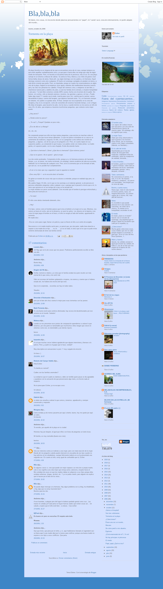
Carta (104, 96)
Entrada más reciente (37, 552)
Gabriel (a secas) (110, 325)
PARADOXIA (108, 259)
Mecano (108, 525)
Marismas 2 (108, 297)
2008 (106, 493)
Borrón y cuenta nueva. (120, 188)
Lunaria (36, 247)
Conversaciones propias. (115, 96)
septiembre (110, 547)
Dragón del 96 (39, 270)
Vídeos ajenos (117, 112)
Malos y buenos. (117, 240)
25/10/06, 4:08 (39, 265)
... (104, 368)
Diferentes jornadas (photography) (116, 333)
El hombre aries (117, 122)
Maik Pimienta (39, 308)
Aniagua (107, 269)
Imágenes (105, 101)
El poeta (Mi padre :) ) (112, 408)
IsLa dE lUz (108, 303)
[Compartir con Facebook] (69, 236)
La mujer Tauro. (117, 135)
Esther (117, 33)
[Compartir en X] (67, 236)
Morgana (37, 410)
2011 (106, 484)
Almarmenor (108, 309)
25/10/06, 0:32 (39, 255)
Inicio (65, 552)
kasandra (37, 340)
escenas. (132, 96)
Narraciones (113, 101)
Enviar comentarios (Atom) (68, 558)
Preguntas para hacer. (127, 105)
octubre (109, 508)
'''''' (35, 448)
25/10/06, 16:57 (39, 356)
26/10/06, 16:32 (39, 420)
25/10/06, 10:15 (39, 293)
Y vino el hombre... (118, 162)
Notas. (114, 201)
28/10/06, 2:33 (39, 523)
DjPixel (36, 513)
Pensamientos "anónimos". (126, 101)
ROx (35, 465)
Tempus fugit (108, 394)
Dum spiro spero (110, 350)
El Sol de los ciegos (111, 295)
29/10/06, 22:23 (39, 538)
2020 (106, 459)
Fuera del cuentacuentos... (118, 98)
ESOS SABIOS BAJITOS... (121, 376)
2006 (106, 499)
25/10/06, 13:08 (39, 303)
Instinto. (106, 271)
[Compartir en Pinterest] (72, 236)
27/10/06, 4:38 (39, 460)
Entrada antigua (90, 552)
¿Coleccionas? (117, 227)
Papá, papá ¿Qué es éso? (115, 543)
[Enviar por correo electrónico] (63, 236)
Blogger (93, 572)
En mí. (126, 96)
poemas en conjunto (113, 105)
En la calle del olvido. (119, 148)
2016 (106, 469)
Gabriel (36, 397)
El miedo (115, 214)
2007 (106, 496)
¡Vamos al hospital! (112, 510)
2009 (106, 490)
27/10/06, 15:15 (39, 494)
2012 (106, 481)
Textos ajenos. (129, 110)
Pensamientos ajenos (108, 103)
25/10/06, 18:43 (39, 393)
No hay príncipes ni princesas (116, 537)
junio (108, 556)
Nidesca (37, 321)
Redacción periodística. (126, 108)
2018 (106, 463)
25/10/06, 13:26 (39, 316)
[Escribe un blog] (65, 236)
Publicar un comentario (39, 543)
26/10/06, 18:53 (39, 443)
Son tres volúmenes (112, 513)
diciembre (109, 501)
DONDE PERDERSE (111, 366)
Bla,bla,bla (44, 13)
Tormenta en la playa (113, 516)
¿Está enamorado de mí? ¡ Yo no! (117, 534)
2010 (106, 487)
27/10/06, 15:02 (39, 479)
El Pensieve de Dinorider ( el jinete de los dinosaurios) (117, 278)
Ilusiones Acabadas (110, 327)
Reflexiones (105, 110)
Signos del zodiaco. (116, 110)
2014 (106, 475)
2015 (106, 472)
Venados (116, 335)
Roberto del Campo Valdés (43, 361)
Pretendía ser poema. (109, 108)
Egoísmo (109, 531)
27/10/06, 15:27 (39, 509)
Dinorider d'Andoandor (42, 298)
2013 (106, 478)
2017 (106, 466)
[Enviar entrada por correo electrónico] (58, 236)
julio (107, 553)
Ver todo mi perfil (118, 36)
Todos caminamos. (118, 175)
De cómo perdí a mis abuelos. (116, 528)
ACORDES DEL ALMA (112, 374)
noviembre (110, 504)
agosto (108, 550)
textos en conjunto (107, 112)
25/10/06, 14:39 (39, 335)
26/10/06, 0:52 (39, 405)
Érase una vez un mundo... (115, 522)
